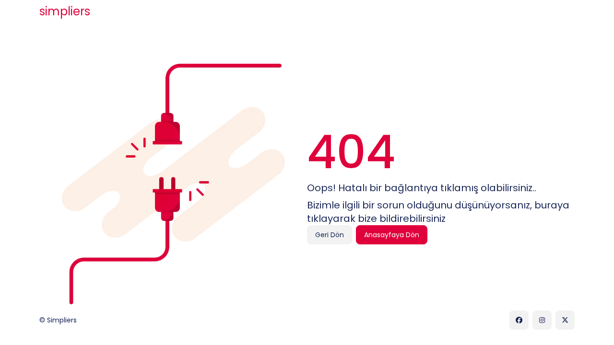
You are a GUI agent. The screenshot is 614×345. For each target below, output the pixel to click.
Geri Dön (329, 235)
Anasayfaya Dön (391, 235)
